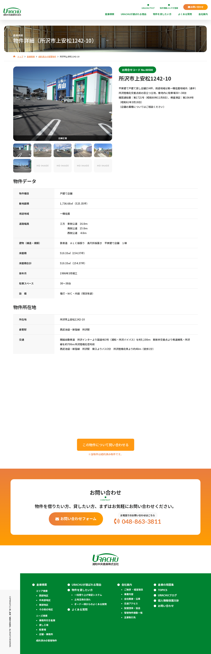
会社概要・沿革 (132, 598)
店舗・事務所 (46, 634)
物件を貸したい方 (162, 14)
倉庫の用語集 (166, 585)
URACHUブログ (148, 8)
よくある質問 (185, 14)
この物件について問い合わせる (106, 444)
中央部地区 (45, 600)
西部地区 (43, 595)
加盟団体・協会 (132, 608)
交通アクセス (131, 603)
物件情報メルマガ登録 (169, 8)
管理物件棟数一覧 (133, 612)
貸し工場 (43, 625)
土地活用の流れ (82, 599)
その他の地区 (46, 609)
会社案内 (203, 14)
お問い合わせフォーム (78, 518)
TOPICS (162, 590)
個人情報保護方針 (168, 600)
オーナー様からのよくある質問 (90, 604)
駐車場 (42, 629)
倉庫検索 (109, 14)
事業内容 (128, 594)
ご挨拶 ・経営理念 (133, 589)
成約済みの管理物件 (46, 640)
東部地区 (43, 604)
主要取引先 (130, 617)
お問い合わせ (197, 6)
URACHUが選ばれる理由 (133, 14)
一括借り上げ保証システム (88, 594)
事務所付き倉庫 (47, 620)
